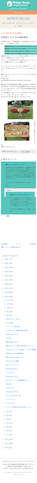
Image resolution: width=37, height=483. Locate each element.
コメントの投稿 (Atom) (12, 247)
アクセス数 (9, 323)
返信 (7, 185)
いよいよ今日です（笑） (14, 395)
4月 (7, 423)
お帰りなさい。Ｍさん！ (14, 319)
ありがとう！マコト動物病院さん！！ (18, 380)
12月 (8, 300)
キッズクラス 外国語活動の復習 (17, 330)
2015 (7, 443)
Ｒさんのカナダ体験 (12, 361)
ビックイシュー (11, 399)
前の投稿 (33, 244)
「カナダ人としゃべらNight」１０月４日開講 (21, 349)
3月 (7, 427)
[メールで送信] (22, 152)
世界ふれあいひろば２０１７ (15, 357)
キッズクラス (10, 372)
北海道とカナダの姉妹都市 (14, 353)
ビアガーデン (10, 388)
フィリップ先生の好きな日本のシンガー (19, 407)
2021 (7, 280)
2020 (7, 284)
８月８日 (9, 384)
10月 (8, 308)
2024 (7, 267)
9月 (7, 311)
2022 (7, 276)
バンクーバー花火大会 (13, 326)
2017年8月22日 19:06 (16, 164)
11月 (8, 304)
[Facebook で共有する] (27, 152)
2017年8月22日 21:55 (22, 195)
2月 (7, 431)
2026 (7, 259)
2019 (7, 288)
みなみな (9, 338)
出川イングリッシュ (12, 365)
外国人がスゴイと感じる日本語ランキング (19, 346)
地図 (9, 466)
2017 (7, 296)
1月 (7, 434)
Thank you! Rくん (12, 369)
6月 (7, 415)
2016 (7, 439)
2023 (7, 271)
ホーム (18, 244)
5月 (7, 419)
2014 (7, 447)
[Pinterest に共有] (29, 152)
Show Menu (18, 12)
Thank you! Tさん (12, 334)
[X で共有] (25, 152)
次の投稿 (4, 244)
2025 (7, 263)
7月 (7, 411)
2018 (7, 292)
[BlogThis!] (23, 152)
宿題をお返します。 (12, 342)
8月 (7, 315)
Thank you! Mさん (12, 392)
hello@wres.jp (27, 468)
